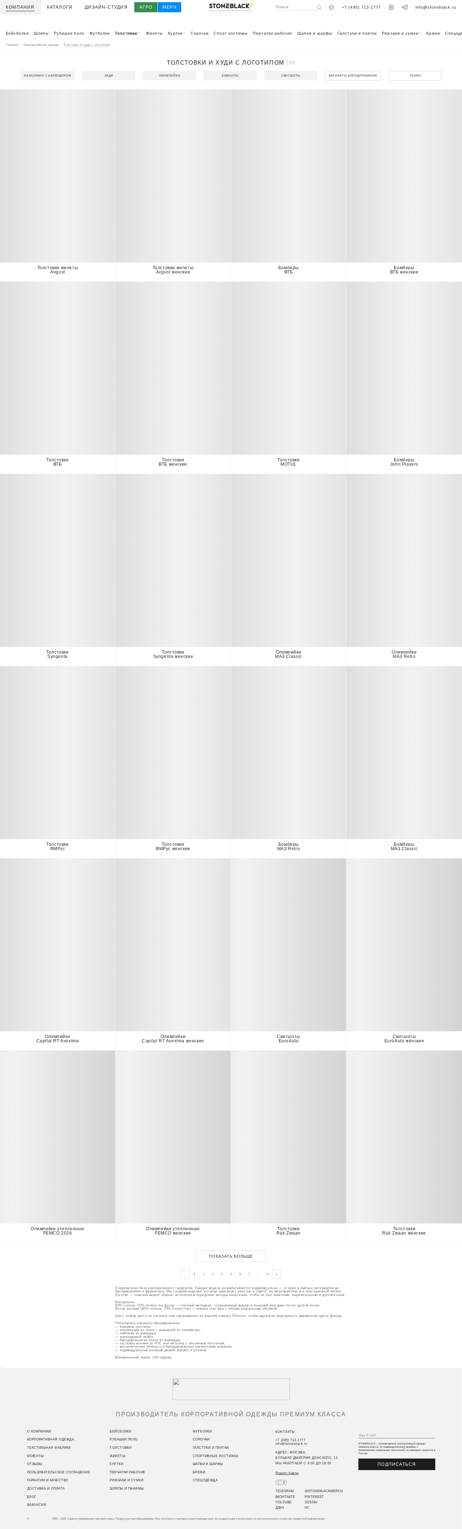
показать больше (231, 1256)
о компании (39, 1431)
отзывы (35, 1464)
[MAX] (391, 7)
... (258, 1274)
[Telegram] (405, 7)
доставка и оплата (46, 1489)
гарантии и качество (48, 1480)
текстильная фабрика (49, 1448)
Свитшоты (290, 75)
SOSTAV (311, 1502)
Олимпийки (169, 75)
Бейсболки (17, 33)
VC (307, 1508)
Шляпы (41, 33)
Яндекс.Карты (287, 1473)
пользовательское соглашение (59, 1472)
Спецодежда (205, 1480)
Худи (109, 75)
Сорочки (200, 33)
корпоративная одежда (50, 1440)
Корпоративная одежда (41, 45)
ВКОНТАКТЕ (285, 1497)
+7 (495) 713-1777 (361, 7)
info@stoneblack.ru (435, 7)
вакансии (36, 1505)
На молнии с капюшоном (47, 75)
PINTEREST (314, 1497)
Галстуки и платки (357, 33)
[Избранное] (331, 7)
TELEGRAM (284, 1491)
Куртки (176, 33)
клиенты (35, 1456)
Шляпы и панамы (127, 1489)
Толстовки (127, 33)
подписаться (397, 1464)
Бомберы (230, 75)
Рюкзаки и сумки (401, 33)
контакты (285, 1432)
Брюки (433, 33)
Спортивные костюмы (215, 1456)
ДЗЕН (279, 1508)
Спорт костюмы (231, 33)
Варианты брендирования (353, 75)
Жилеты (154, 33)
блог (31, 1497)
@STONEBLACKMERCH (324, 1491)
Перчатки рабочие (272, 33)
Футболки (100, 33)
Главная (12, 45)
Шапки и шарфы (314, 33)
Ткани (415, 75)
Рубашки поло (69, 33)
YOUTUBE (283, 1502)
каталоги (60, 7)
